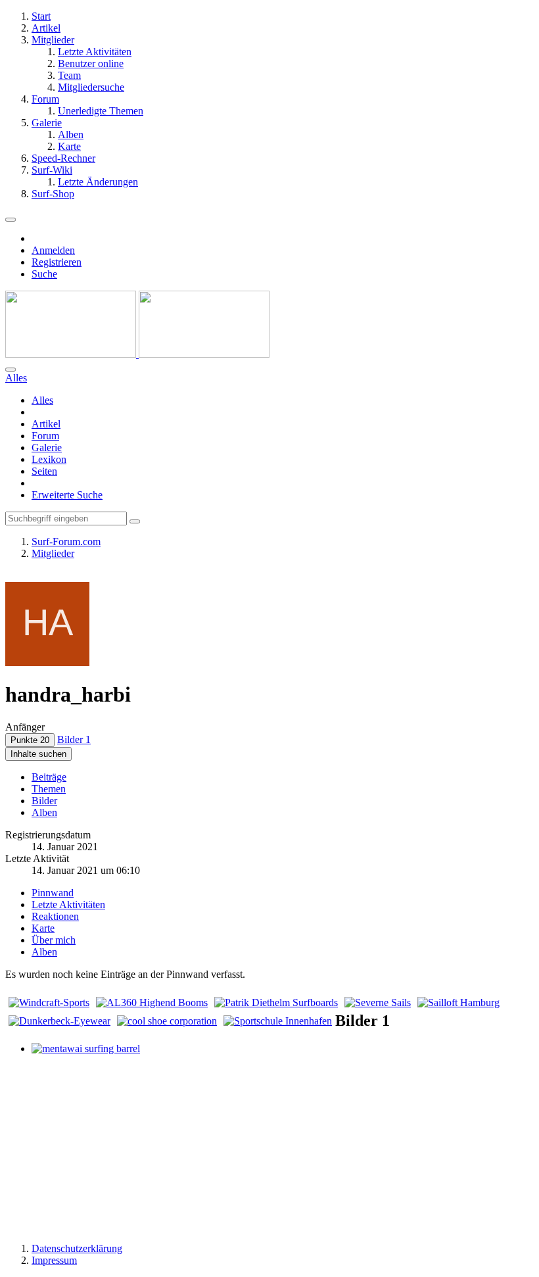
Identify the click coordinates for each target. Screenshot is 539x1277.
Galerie (47, 447)
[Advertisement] (269, 1147)
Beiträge (49, 777)
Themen (49, 788)
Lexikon (49, 459)
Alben (44, 812)
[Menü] (10, 220)
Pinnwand (53, 892)
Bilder (44, 800)
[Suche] (10, 370)
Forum (45, 435)
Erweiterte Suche (67, 494)
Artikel (46, 423)
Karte (43, 928)
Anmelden (53, 250)
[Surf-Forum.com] (137, 354)
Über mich (54, 940)
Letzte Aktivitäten (68, 904)
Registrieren (57, 262)
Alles (42, 400)
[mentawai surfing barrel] (86, 1048)
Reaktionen (55, 916)
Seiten (44, 471)
